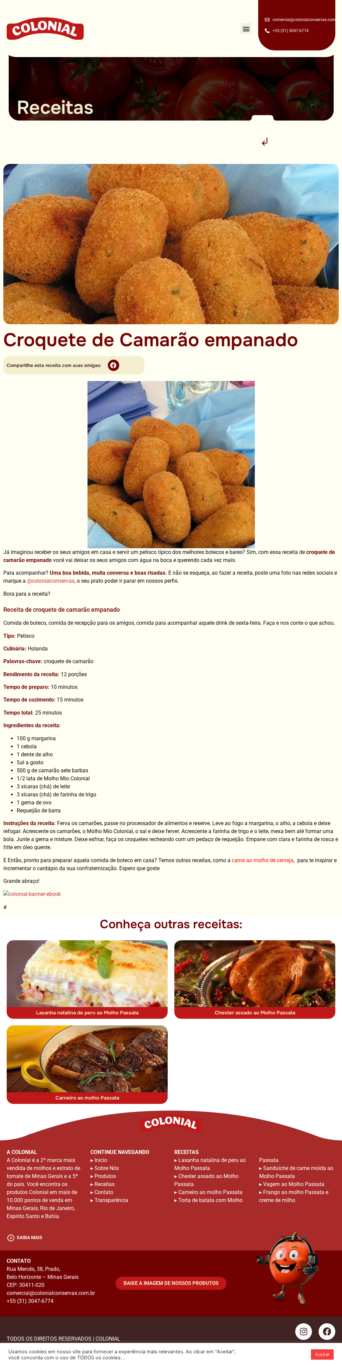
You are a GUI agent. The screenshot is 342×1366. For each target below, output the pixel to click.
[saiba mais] (11, 1238)
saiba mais (29, 1237)
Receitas (105, 1184)
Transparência (111, 1200)
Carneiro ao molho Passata (87, 1098)
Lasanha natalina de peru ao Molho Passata (87, 1012)
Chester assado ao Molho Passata (255, 1012)
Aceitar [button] (322, 1354)
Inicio (101, 1160)
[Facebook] (327, 1331)
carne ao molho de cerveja (263, 860)
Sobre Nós (107, 1168)
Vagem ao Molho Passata (293, 1184)
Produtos (105, 1176)
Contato (104, 1192)
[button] (245, 28)
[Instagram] (303, 1331)
